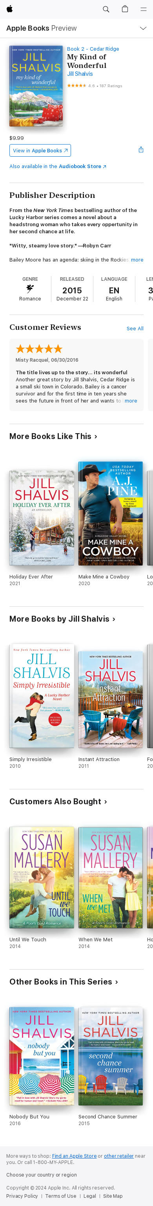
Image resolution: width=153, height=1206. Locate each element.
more (137, 260)
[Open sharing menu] (141, 150)
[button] (106, 9)
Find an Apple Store (74, 1156)
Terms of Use (60, 1196)
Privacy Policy (22, 1196)
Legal (90, 1196)
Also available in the (55, 166)
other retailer (119, 1156)
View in (37, 151)
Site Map (113, 1196)
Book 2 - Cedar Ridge (93, 49)
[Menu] (143, 9)
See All (135, 328)
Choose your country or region (41, 1175)
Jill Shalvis (80, 73)
